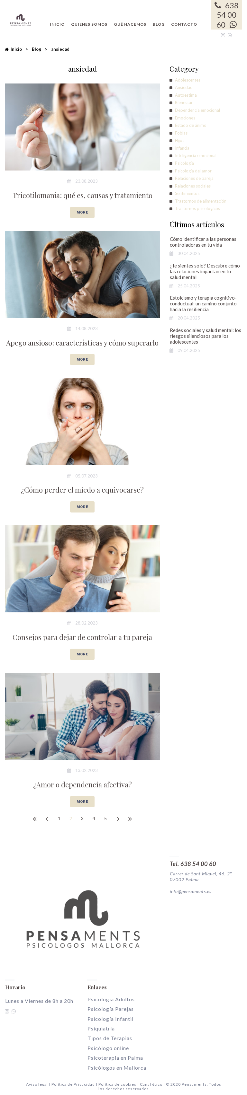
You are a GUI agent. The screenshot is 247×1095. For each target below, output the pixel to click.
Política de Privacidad (73, 1084)
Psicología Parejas (110, 1009)
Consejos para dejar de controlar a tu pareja (82, 637)
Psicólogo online (108, 1048)
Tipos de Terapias (109, 1038)
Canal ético (151, 1084)
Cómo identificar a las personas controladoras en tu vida (203, 242)
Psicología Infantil (110, 1019)
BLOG (159, 24)
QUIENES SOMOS (89, 24)
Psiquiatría (101, 1028)
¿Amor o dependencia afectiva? (82, 784)
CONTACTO (184, 24)
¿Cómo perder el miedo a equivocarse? (82, 490)
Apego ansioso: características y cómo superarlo (82, 342)
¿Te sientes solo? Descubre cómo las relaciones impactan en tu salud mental (205, 271)
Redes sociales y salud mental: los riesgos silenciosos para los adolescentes (205, 336)
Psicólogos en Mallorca (116, 1067)
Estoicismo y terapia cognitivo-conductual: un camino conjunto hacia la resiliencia (203, 303)
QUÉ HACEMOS (130, 24)
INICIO (57, 24)
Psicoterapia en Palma (115, 1058)
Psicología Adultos (111, 999)
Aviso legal (37, 1084)
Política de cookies (117, 1084)
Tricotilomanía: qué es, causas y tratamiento (82, 195)
